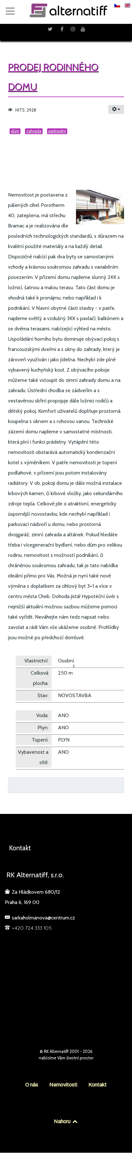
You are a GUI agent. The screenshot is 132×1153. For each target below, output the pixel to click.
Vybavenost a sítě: (33, 757)
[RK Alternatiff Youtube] (82, 29)
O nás (31, 1084)
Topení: (40, 740)
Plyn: (42, 727)
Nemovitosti (63, 1084)
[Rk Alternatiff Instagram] (74, 29)
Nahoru (62, 1121)
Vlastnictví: (36, 661)
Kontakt (97, 1084)
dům (15, 131)
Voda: (42, 715)
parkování (57, 131)
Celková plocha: (39, 678)
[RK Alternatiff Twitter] (51, 29)
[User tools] (116, 109)
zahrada (33, 131)
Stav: (42, 695)
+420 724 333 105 (32, 928)
